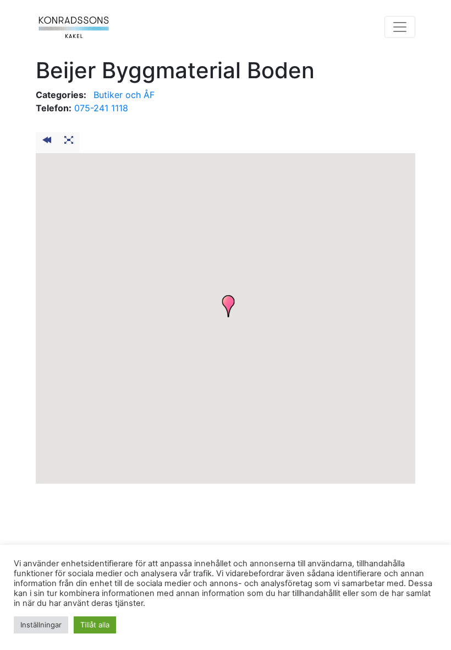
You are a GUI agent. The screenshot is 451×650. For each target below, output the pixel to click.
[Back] (47, 142)
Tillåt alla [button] (94, 624)
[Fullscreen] (69, 142)
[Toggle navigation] (399, 27)
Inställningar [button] (41, 624)
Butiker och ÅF (124, 94)
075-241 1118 (101, 107)
